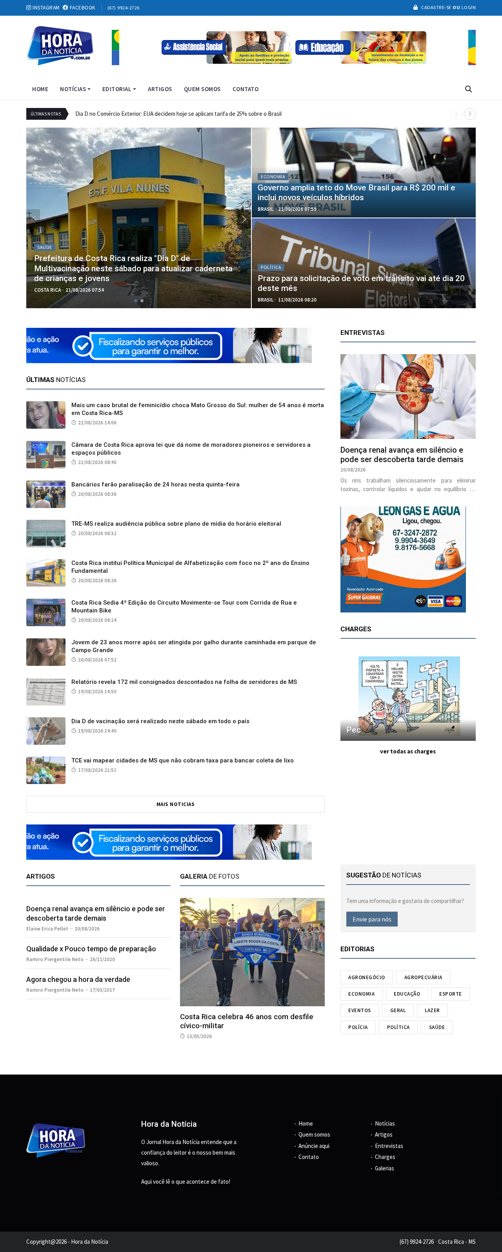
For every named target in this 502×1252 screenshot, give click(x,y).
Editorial (117, 89)
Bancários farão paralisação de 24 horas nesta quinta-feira (155, 484)
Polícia (358, 1027)
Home (40, 89)
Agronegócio (366, 977)
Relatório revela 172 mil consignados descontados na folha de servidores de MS (184, 681)
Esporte (450, 994)
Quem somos (202, 89)
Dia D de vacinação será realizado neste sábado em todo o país (160, 721)
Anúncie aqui (313, 1146)
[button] (470, 114)
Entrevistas (389, 1146)
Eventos (359, 1010)
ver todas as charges (408, 751)
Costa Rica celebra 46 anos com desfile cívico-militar (246, 1021)
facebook (81, 7)
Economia (361, 994)
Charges (385, 1157)
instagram (45, 7)
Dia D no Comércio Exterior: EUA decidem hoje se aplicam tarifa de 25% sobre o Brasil (178, 113)
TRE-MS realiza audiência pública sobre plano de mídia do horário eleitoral (176, 523)
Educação (407, 994)
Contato (246, 89)
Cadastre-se (436, 7)
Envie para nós (372, 919)
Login (468, 7)
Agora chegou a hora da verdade (78, 979)
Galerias (384, 1168)
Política (398, 1027)
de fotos (209, 876)
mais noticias (175, 804)
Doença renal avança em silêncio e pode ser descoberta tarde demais (402, 454)
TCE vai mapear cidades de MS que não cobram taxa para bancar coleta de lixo (182, 760)
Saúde (437, 1027)
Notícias (73, 89)
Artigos (160, 89)
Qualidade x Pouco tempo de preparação (91, 949)
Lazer (432, 1010)
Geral (398, 1010)
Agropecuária (423, 977)
